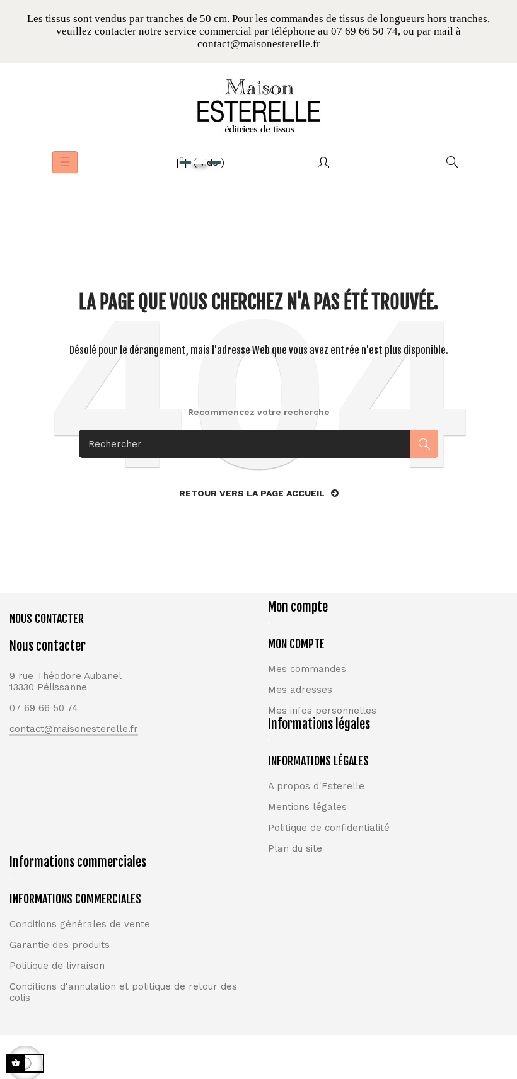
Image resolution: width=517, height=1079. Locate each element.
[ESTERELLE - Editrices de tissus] (258, 106)
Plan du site (295, 848)
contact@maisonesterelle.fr (73, 728)
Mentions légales (307, 807)
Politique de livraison (57, 965)
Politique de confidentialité (329, 827)
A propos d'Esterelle (316, 786)
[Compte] (323, 162)
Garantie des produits (59, 945)
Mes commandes (307, 669)
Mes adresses (300, 689)
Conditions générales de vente (79, 924)
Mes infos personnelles (322, 710)
